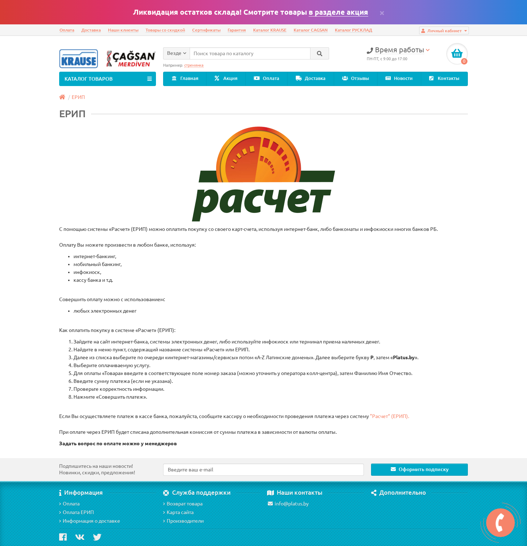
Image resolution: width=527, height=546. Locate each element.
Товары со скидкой (165, 30)
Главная (188, 78)
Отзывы (359, 78)
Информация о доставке (91, 521)
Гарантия (237, 30)
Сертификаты (206, 30)
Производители (185, 521)
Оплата (67, 30)
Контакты (448, 78)
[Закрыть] (382, 13)
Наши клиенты (123, 30)
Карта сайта (180, 512)
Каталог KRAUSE (269, 30)
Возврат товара (185, 504)
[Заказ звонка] (500, 522)
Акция (229, 78)
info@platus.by (292, 504)
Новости (403, 78)
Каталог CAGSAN (311, 30)
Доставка (91, 30)
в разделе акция (338, 12)
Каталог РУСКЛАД (353, 30)
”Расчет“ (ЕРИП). (389, 416)
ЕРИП (78, 97)
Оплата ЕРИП (78, 512)
